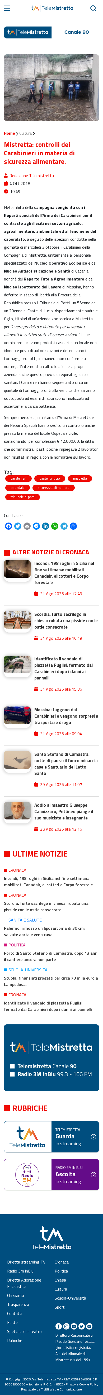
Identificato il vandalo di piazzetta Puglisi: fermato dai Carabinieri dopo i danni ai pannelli (48, 1006)
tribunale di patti (23, 496)
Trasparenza (18, 1304)
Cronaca (17, 870)
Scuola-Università (28, 970)
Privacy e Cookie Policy (82, 1384)
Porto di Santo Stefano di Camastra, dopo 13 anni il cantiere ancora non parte (51, 956)
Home (9, 133)
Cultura (25, 133)
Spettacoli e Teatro (24, 1331)
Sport (60, 1307)
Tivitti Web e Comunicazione (61, 1389)
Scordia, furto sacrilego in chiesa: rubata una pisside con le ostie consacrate (46, 906)
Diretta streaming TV (26, 1262)
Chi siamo (15, 1295)
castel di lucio (50, 478)
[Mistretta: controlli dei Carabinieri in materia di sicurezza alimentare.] (51, 87)
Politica (17, 945)
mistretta (80, 478)
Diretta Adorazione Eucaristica (24, 1283)
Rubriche (14, 1340)
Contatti (14, 1313)
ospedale (18, 487)
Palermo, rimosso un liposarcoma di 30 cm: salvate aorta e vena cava (44, 931)
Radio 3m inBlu (20, 1271)
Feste (12, 1322)
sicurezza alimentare (53, 487)
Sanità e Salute (25, 920)
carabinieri (18, 478)
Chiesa (60, 1280)
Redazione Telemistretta (32, 175)
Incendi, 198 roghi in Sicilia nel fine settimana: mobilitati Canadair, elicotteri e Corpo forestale (48, 881)
